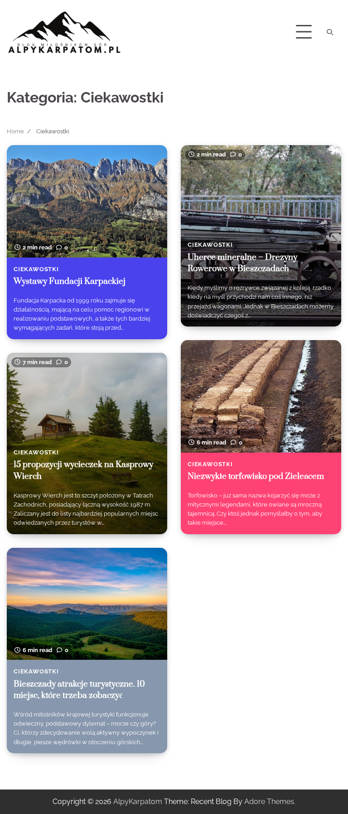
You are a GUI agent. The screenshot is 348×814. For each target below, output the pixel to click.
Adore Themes (269, 801)
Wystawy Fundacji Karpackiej (70, 281)
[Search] (330, 32)
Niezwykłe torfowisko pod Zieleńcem (256, 476)
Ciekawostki (36, 269)
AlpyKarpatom (137, 801)
